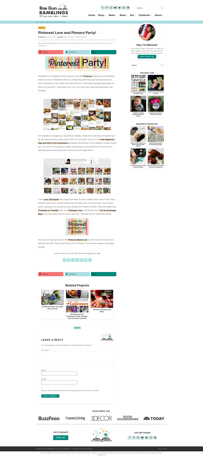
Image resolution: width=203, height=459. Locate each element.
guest (42, 28)
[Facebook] (102, 8)
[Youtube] (115, 8)
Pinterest (87, 76)
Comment (45, 350)
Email (43, 379)
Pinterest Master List (77, 240)
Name (44, 370)
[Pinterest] (106, 8)
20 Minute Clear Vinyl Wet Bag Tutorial (52, 308)
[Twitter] (119, 8)
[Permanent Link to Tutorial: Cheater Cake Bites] (102, 307)
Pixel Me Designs (86, 449)
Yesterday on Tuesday (48, 210)
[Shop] (128, 8)
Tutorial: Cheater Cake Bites (102, 311)
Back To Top (162, 449)
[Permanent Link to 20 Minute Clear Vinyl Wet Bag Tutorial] (52, 304)
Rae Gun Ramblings (54, 10)
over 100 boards (51, 199)
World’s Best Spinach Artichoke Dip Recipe (155, 143)
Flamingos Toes (75, 210)
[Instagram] (111, 8)
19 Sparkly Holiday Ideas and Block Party (138, 92)
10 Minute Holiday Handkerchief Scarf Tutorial (138, 114)
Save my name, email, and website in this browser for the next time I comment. (70, 391)
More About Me (147, 56)
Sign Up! (61, 437)
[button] (113, 102)
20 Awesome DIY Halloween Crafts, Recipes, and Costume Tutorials (77, 316)
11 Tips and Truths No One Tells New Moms (138, 166)
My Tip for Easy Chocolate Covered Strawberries (156, 166)
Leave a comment (81, 37)
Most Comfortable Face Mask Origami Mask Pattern (138, 144)
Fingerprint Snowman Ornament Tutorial (155, 113)
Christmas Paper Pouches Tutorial (156, 92)
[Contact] (123, 8)
